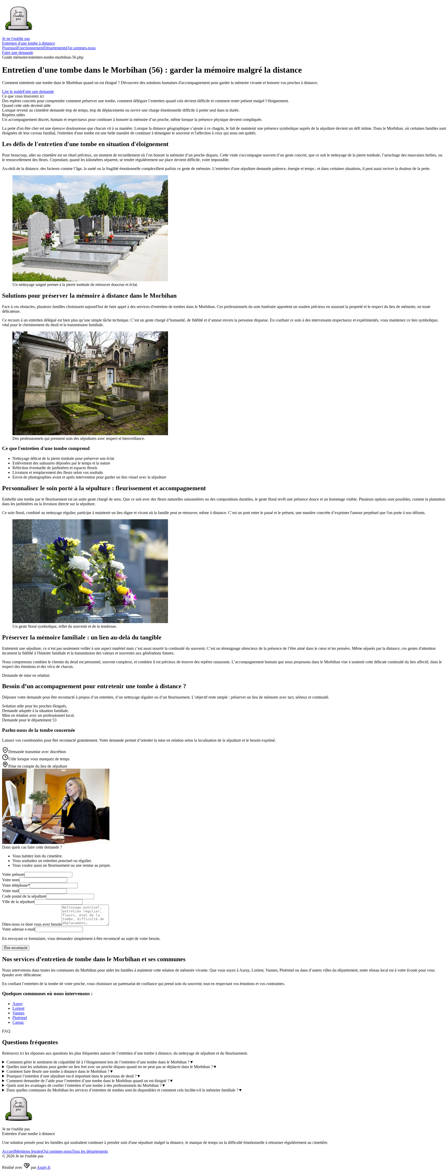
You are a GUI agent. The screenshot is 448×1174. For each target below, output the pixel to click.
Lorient (18, 1008)
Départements (55, 48)
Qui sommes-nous (81, 48)
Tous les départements (90, 1151)
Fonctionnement (30, 48)
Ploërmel (19, 1017)
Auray (17, 1003)
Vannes (18, 1013)
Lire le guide (12, 91)
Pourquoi (9, 48)
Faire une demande (17, 52)
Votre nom (10, 880)
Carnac (18, 1022)
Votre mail (10, 891)
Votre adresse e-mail (18, 929)
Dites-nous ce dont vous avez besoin (32, 924)
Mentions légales (28, 1151)
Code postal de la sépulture (24, 896)
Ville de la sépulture (18, 901)
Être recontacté (15, 948)
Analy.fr (43, 1167)
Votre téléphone (16, 885)
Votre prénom (13, 874)
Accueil (8, 1151)
